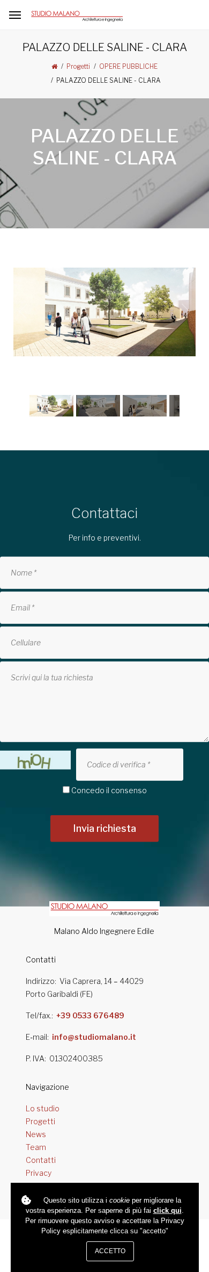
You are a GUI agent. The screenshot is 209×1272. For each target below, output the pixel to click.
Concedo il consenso (109, 790)
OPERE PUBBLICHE (128, 66)
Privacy (38, 1172)
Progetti (78, 66)
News (36, 1134)
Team (36, 1147)
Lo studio (42, 1108)
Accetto (110, 1251)
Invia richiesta (104, 828)
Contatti (41, 1160)
